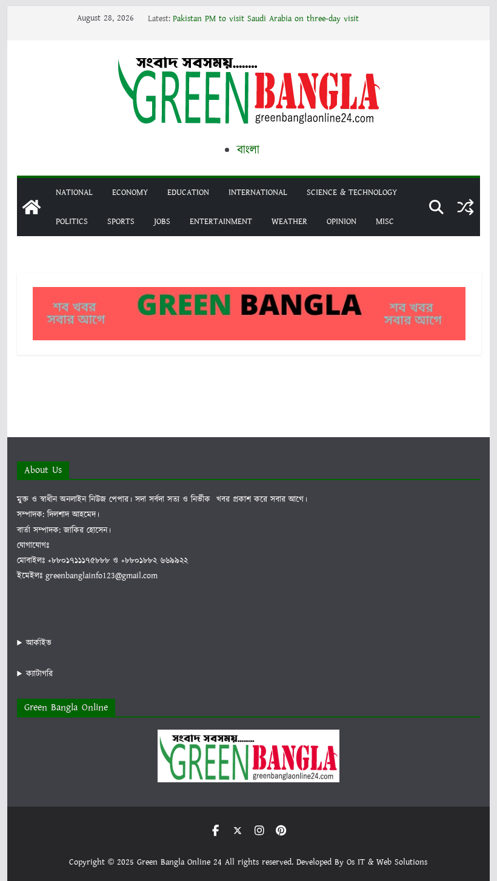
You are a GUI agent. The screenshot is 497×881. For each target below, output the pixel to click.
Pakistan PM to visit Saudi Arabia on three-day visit (266, 19)
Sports (121, 222)
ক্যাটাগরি (39, 674)
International (257, 192)
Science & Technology (352, 192)
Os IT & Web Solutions (387, 862)
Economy (130, 192)
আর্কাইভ (39, 643)
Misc (385, 222)
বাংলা (248, 150)
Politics (72, 222)
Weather (289, 222)
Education (188, 192)
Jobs (162, 222)
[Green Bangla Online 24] (31, 207)
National (74, 192)
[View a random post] (465, 207)
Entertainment (221, 222)
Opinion (341, 222)
